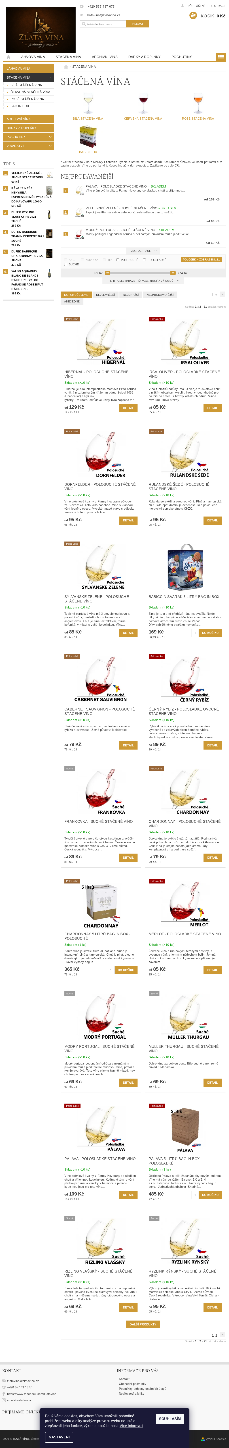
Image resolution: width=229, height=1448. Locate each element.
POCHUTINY (182, 57)
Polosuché (130, 260)
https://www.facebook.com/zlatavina (31, 1394)
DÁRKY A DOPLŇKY (144, 57)
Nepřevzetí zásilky (131, 1393)
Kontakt (124, 1379)
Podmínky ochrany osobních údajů (142, 1388)
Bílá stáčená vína (26, 85)
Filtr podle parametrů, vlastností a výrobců (141, 280)
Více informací (131, 1426)
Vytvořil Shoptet (216, 1439)
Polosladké (157, 260)
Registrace (217, 6)
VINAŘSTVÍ (15, 146)
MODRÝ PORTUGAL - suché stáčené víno (130, 230)
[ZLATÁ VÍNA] (41, 30)
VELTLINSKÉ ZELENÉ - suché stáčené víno (131, 208)
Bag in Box (20, 106)
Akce (72, 260)
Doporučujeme (76, 294)
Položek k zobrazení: (201, 259)
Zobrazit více (141, 251)
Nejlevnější (105, 294)
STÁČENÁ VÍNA (68, 57)
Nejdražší (131, 294)
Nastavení (59, 1437)
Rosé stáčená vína (27, 99)
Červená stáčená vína (30, 92)
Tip (110, 260)
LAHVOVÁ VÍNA (32, 57)
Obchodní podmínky (132, 1383)
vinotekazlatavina (19, 1400)
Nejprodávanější (160, 294)
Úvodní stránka (8, 57)
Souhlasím (170, 1419)
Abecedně (72, 301)
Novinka (92, 260)
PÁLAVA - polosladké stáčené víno (126, 186)
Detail (128, 408)
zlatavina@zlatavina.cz (23, 1381)
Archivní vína (105, 57)
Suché (74, 264)
